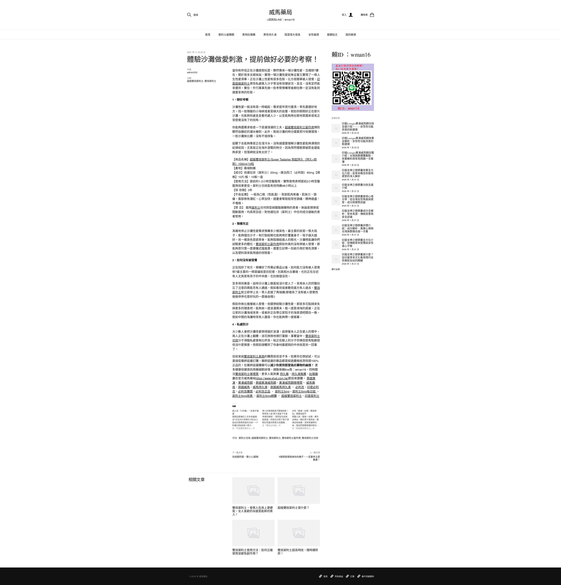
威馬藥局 (280, 12)
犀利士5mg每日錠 (304, 391)
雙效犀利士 (210, 81)
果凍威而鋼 (245, 382)
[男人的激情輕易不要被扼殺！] (277, 418)
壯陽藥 (313, 374)
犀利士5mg (282, 391)
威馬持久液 (260, 387)
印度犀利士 (312, 396)
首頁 (207, 34)
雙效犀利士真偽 (254, 356)
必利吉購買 (245, 391)
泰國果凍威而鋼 (266, 382)
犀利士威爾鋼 (226, 34)
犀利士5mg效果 (242, 396)
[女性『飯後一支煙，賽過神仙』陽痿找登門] (307, 419)
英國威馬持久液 (280, 387)
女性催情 (313, 34)
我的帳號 (351, 34)
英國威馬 (244, 387)
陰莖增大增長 (292, 34)
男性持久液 (270, 34)
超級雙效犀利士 (195, 81)
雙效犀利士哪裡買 (247, 374)
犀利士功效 (244, 438)
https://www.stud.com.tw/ (272, 378)
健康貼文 (332, 34)
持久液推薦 (299, 374)
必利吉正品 (263, 391)
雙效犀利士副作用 (267, 244)
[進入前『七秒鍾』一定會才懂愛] (247, 419)
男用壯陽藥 (248, 34)
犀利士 (256, 207)
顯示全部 (336, 269)
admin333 (192, 72)
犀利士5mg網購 (266, 396)
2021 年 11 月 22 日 (196, 52)
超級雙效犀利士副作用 (299, 127)
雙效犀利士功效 (310, 438)
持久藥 (284, 374)
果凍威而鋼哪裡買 (290, 382)
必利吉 (299, 387)
